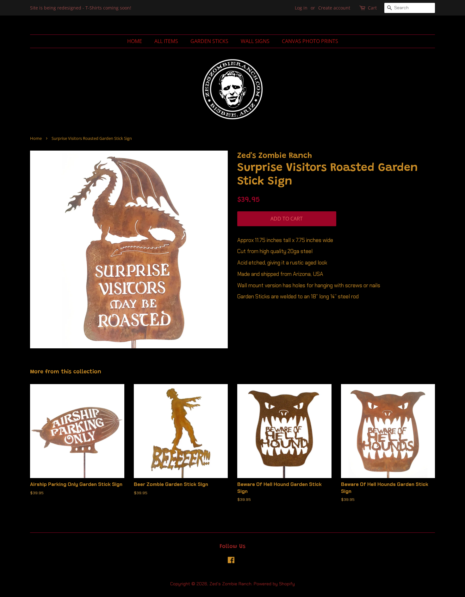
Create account (334, 8)
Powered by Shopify (274, 584)
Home (134, 41)
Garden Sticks (209, 41)
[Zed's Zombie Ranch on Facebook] (231, 561)
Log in (301, 8)
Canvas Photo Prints (310, 41)
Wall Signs (255, 41)
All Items (166, 41)
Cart (372, 8)
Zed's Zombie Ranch (230, 584)
